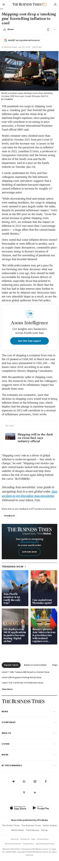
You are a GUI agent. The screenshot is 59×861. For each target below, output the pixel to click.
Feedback (9, 515)
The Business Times (31, 825)
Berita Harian (17, 830)
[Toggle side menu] (3, 4)
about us (15, 839)
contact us (25, 839)
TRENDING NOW (12, 566)
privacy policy (42, 839)
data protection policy (45, 844)
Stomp (44, 830)
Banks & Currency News (35, 665)
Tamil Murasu (32, 830)
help (33, 839)
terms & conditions (13, 844)
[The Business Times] (27, 4)
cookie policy (28, 844)
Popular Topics (11, 665)
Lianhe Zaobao (50, 825)
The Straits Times (10, 825)
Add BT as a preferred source (24, 40)
